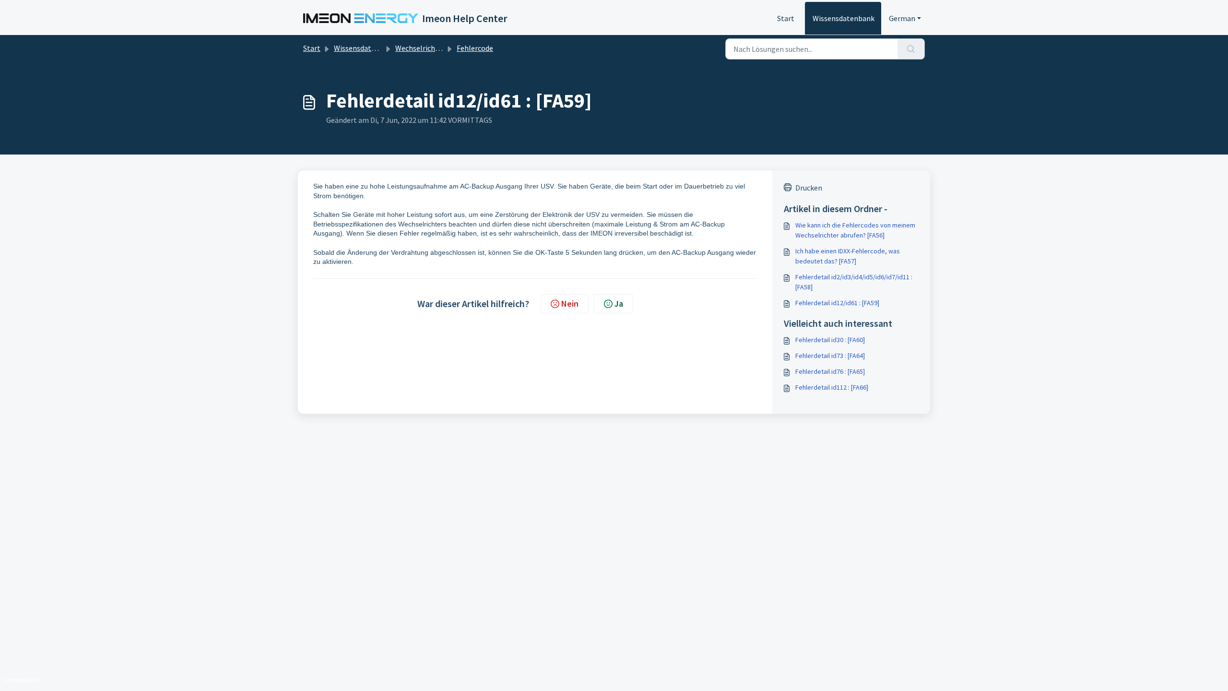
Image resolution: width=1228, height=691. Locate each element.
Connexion (21, 679)
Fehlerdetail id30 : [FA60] (830, 339)
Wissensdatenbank (843, 18)
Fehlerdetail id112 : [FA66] (831, 387)
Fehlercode (475, 48)
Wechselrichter (420, 48)
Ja (618, 303)
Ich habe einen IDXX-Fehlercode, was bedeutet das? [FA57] (847, 256)
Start (785, 18)
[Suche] (911, 49)
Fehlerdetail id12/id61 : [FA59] (837, 302)
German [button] (902, 18)
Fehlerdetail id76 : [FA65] (830, 371)
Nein (570, 303)
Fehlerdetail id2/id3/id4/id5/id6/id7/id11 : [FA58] (853, 282)
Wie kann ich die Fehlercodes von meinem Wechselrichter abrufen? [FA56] (855, 230)
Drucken (808, 187)
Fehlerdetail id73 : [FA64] (830, 355)
